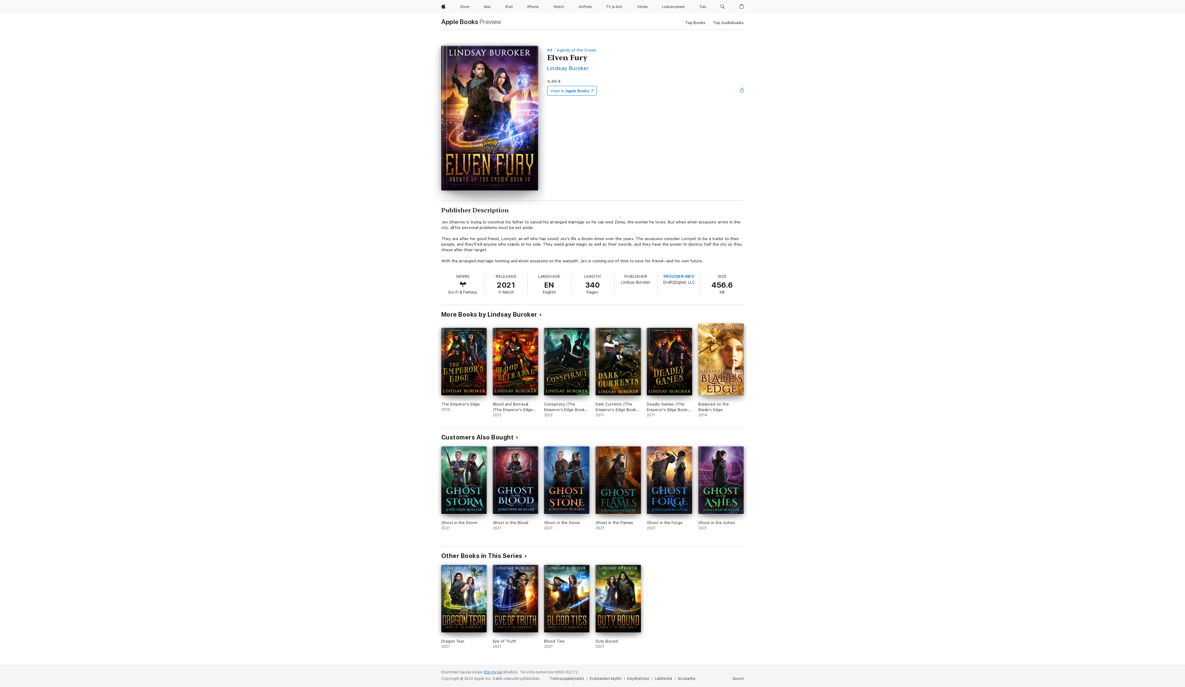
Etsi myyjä (493, 672)
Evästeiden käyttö (606, 679)
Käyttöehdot (638, 679)
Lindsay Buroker (568, 68)
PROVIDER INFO (678, 276)
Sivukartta (686, 679)
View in (570, 91)
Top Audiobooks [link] (728, 22)
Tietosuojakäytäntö (567, 679)
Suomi (738, 679)
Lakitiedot (663, 679)
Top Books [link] (695, 22)
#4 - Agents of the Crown (571, 50)
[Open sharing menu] (742, 90)
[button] (722, 7)
